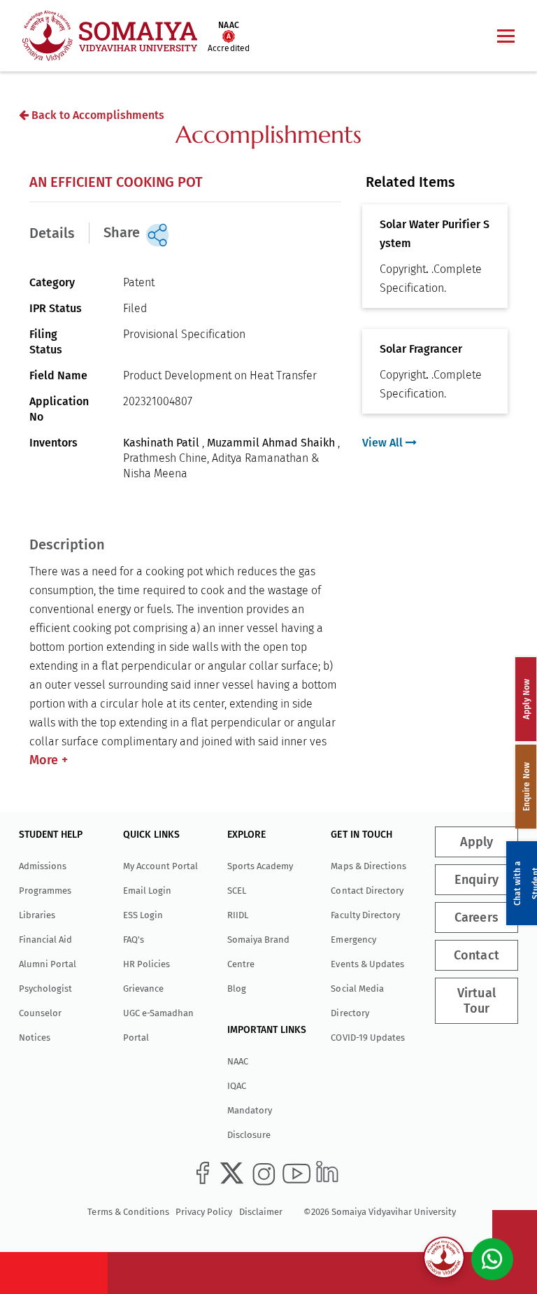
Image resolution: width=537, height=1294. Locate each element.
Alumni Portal (47, 964)
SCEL (236, 890)
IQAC (236, 1086)
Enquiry (477, 879)
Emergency (353, 939)
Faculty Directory (365, 915)
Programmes (45, 890)
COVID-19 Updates (367, 1037)
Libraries (37, 915)
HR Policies (146, 964)
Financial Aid (45, 939)
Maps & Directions (368, 866)
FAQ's (133, 939)
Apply (476, 842)
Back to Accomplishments (96, 115)
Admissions (42, 866)
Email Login (147, 890)
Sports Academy (260, 866)
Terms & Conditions (128, 1212)
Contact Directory (367, 890)
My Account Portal (160, 866)
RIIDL (237, 915)
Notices (34, 1037)
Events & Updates (367, 964)
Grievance (143, 988)
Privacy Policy (204, 1212)
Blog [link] (236, 988)
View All (384, 442)
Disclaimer (260, 1212)
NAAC (237, 1061)
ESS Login (143, 915)
